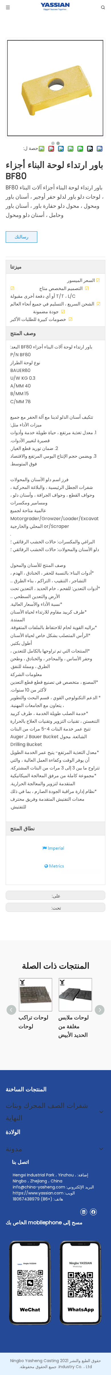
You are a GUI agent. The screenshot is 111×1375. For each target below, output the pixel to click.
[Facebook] (93, 1211)
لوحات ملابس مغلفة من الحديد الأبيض (73, 1026)
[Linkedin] (83, 1211)
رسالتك (21, 237)
